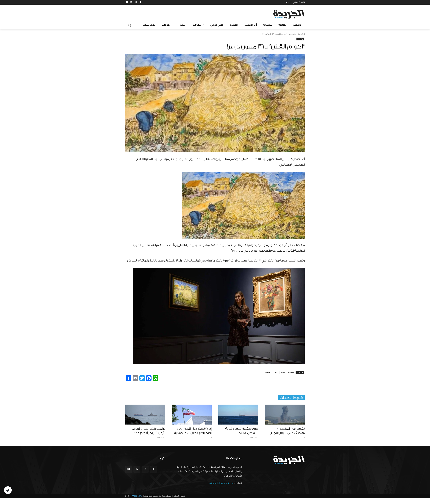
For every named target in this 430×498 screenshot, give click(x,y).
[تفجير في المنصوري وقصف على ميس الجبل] (285, 415)
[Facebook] (140, 2)
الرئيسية (301, 34)
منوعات (292, 34)
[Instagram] (136, 2)
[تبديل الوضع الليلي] (8, 490)
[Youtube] (127, 2)
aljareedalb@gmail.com (221, 483)
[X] (131, 2)
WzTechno (137, 496)
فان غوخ (291, 373)
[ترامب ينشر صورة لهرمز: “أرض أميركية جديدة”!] (145, 415)
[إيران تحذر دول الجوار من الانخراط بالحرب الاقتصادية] (192, 415)
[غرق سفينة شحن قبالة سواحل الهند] (238, 415)
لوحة (283, 373)
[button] (129, 25)
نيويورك (268, 373)
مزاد (275, 373)
